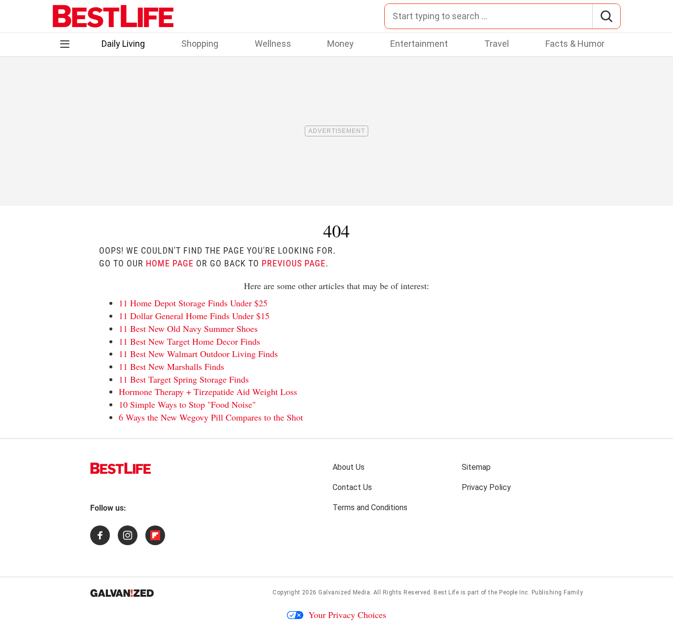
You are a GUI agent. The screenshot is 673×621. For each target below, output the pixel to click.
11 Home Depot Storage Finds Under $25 (193, 303)
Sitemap (476, 467)
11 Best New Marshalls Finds (171, 366)
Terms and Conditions (370, 507)
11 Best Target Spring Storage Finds (184, 379)
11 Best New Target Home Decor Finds (189, 341)
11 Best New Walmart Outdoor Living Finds (198, 354)
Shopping (199, 43)
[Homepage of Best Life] (120, 468)
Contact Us (352, 487)
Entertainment (419, 43)
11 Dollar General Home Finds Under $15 (194, 316)
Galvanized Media (344, 592)
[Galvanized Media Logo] (122, 593)
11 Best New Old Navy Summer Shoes (188, 328)
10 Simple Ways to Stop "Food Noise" (187, 404)
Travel (496, 43)
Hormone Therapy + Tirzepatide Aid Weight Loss (208, 391)
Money (340, 43)
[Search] (606, 16)
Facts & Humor (575, 43)
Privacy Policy (486, 487)
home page (170, 263)
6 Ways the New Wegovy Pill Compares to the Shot (211, 417)
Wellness (273, 43)
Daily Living (123, 43)
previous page (294, 263)
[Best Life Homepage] (113, 16)
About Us (349, 467)
